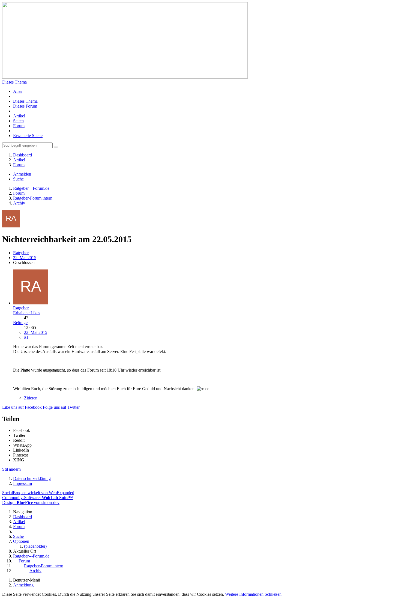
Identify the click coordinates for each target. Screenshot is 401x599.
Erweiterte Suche (28, 135)
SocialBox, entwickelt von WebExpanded (38, 492)
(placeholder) (35, 546)
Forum (19, 125)
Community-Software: (37, 497)
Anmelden (22, 174)
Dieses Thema (14, 82)
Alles (17, 91)
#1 (26, 337)
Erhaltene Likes (26, 312)
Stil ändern (11, 469)
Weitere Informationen (244, 594)
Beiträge (20, 322)
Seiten (18, 120)
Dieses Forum (25, 106)
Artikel (19, 116)
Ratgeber (21, 252)
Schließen (273, 594)
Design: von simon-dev (30, 502)
